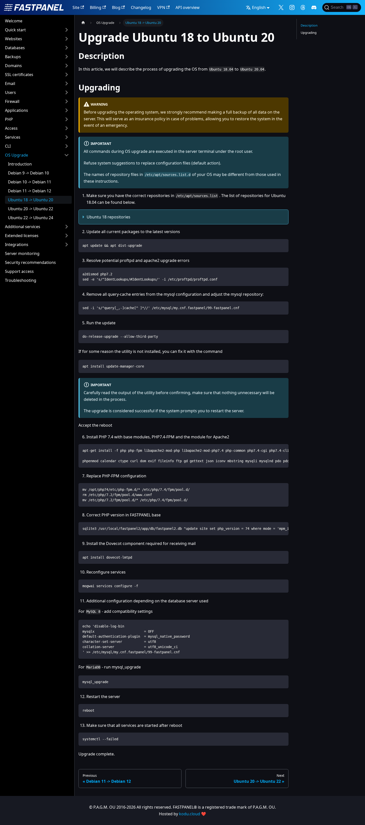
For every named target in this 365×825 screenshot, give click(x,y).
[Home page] (83, 23)
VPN (161, 7)
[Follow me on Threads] (302, 7)
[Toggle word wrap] (273, 450)
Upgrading (309, 32)
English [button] (259, 7)
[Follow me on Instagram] (292, 7)
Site (76, 7)
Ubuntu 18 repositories (108, 217)
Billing (95, 7)
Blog (116, 7)
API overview (188, 7)
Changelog (141, 7)
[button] (37, 30)
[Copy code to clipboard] (282, 245)
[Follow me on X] (281, 7)
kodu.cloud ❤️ (192, 814)
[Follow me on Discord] (313, 7)
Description (309, 25)
